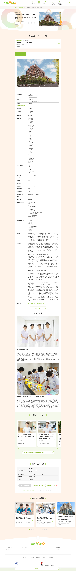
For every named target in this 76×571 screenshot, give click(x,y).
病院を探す (24, 549)
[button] (20, 54)
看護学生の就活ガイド (9, 552)
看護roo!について (25, 557)
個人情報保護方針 (50, 557)
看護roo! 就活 (21, 7)
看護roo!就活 (23, 490)
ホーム (16, 7)
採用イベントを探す (42, 549)
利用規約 (43, 557)
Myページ (40, 547)
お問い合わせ (24, 552)
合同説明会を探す (8, 549)
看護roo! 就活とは (25, 547)
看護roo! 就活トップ (8, 547)
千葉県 (25, 7)
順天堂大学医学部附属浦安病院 (31, 490)
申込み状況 (58, 547)
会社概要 (32, 557)
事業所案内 (38, 557)
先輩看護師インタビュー (60, 549)
